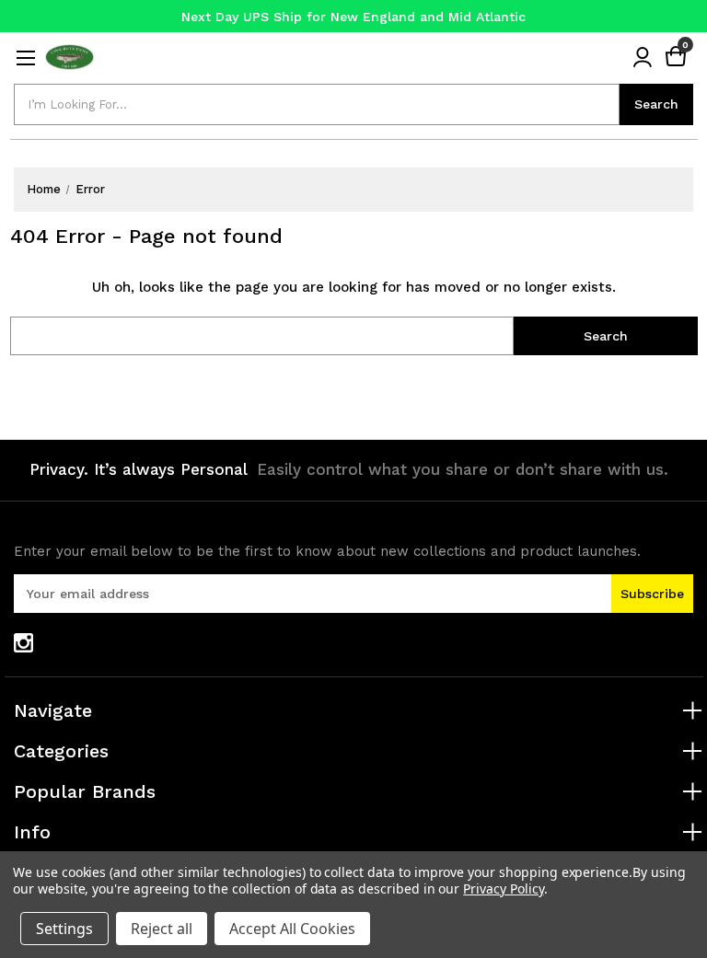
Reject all (161, 928)
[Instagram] (23, 642)
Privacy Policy (503, 888)
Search (656, 104)
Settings (64, 928)
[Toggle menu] (25, 57)
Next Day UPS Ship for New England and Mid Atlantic (353, 16)
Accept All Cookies (292, 928)
